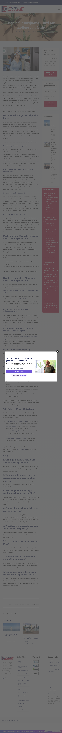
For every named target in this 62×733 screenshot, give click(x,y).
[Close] (57, 351)
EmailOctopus (23, 375)
